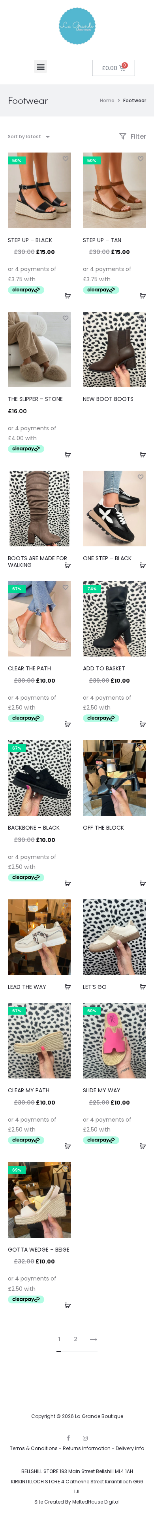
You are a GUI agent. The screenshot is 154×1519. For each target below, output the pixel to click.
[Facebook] (68, 1438)
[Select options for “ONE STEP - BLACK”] (140, 565)
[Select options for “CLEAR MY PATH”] (65, 1146)
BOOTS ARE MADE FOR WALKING (37, 561)
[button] (40, 66)
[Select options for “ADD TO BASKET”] (140, 724)
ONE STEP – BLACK (107, 558)
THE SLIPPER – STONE (35, 399)
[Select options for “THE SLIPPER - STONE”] (65, 454)
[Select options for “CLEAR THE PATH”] (65, 724)
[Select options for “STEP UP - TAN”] (140, 296)
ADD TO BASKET (104, 668)
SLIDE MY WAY (101, 1090)
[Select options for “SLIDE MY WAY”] (140, 1146)
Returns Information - (89, 1448)
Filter (137, 136)
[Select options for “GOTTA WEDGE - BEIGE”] (65, 1305)
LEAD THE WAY (27, 987)
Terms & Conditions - (36, 1448)
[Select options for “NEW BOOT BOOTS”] (140, 454)
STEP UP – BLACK (30, 240)
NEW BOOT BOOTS (108, 399)
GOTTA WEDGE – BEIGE (38, 1250)
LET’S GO (95, 987)
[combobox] (28, 136)
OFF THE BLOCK (103, 828)
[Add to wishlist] (65, 158)
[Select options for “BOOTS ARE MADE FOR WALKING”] (65, 565)
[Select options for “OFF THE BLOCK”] (140, 883)
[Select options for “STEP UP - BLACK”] (65, 296)
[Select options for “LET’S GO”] (140, 986)
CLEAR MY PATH (28, 1090)
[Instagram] (85, 1438)
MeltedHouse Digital (96, 1501)
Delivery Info (130, 1448)
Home (107, 100)
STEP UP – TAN (102, 240)
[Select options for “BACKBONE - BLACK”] (65, 883)
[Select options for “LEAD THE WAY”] (65, 986)
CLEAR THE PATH (29, 668)
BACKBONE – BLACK (34, 828)
